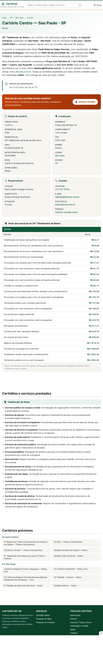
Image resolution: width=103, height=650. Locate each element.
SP (11, 18)
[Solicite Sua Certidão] (51, 381)
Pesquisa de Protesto (45, 622)
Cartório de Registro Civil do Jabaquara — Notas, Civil (25, 570)
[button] (101, 633)
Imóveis (73, 619)
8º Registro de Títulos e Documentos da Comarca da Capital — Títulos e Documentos (25, 543)
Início (4, 18)
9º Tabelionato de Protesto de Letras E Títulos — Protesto (25, 557)
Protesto (74, 633)
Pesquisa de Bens (44, 619)
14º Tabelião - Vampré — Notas (67, 577)
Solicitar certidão (86, 102)
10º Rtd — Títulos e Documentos (68, 542)
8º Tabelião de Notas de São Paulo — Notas (23, 585)
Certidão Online (43, 615)
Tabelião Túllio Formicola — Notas (68, 556)
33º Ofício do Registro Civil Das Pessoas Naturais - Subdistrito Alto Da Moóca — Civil (26, 578)
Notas (7, 171)
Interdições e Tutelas (79, 626)
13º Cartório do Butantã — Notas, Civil (70, 569)
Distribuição (75, 615)
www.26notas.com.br (20, 71)
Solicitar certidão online (66, 212)
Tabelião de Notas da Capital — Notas (70, 550)
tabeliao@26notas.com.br (67, 197)
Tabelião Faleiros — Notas (65, 585)
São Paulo (19, 18)
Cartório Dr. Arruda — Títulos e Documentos (23, 550)
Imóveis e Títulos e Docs (80, 622)
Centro (30, 18)
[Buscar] (80, 5)
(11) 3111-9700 (62, 189)
